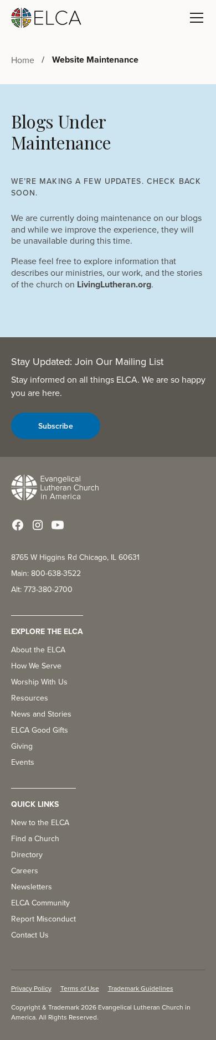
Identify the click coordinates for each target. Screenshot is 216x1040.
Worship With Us (39, 681)
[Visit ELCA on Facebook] (17, 525)
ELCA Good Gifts (39, 729)
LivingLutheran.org (114, 284)
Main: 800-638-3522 (46, 573)
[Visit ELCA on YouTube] (57, 525)
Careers (24, 870)
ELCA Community (40, 902)
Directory (27, 854)
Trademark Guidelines (140, 988)
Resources (29, 697)
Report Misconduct (43, 918)
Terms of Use (79, 988)
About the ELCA (38, 649)
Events (22, 762)
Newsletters (31, 886)
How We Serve (36, 665)
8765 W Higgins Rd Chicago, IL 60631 (75, 557)
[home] (46, 18)
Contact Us (30, 934)
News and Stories (41, 713)
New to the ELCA (40, 822)
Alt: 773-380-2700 (42, 589)
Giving (22, 745)
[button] (194, 17)
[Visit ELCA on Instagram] (37, 525)
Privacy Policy (31, 988)
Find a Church (35, 838)
